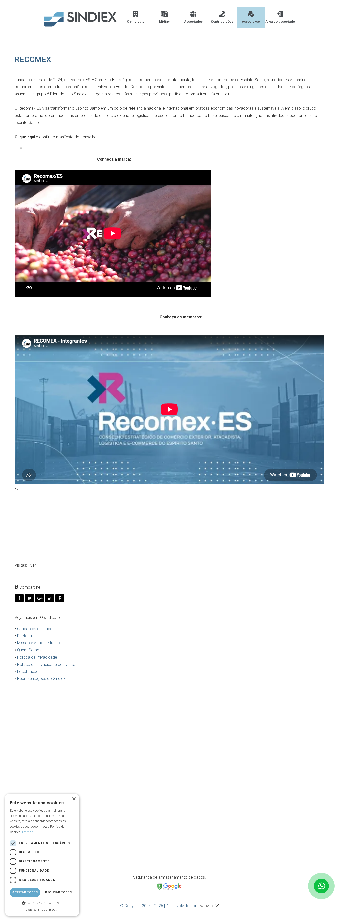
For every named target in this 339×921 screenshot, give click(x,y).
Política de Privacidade (37, 657)
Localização (28, 671)
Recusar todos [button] (58, 892)
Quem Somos (29, 650)
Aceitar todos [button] (25, 892)
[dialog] (42, 855)
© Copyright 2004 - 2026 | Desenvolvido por (158, 905)
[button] (42, 903)
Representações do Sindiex (41, 678)
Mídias (164, 21)
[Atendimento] (321, 886)
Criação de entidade (43, 783)
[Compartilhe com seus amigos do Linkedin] (50, 598)
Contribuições (222, 21)
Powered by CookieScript (42, 909)
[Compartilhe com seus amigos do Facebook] (20, 598)
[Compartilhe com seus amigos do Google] (40, 598)
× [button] (74, 799)
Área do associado (280, 21)
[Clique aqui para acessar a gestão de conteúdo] (217, 905)
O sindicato (135, 21)
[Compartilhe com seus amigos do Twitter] (30, 598)
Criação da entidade (34, 628)
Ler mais (28, 832)
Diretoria (24, 635)
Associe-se (251, 21)
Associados (193, 21)
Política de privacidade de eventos (47, 664)
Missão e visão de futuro (38, 642)
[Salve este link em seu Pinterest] (60, 598)
